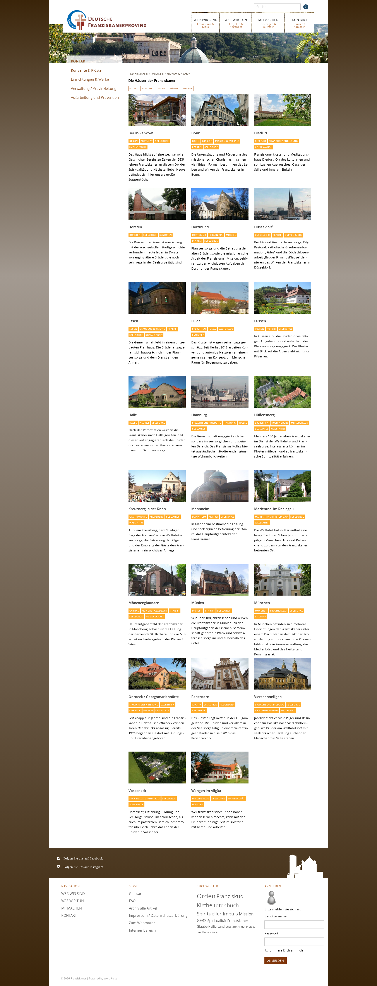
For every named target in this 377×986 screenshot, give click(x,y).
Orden (206, 896)
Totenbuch (226, 905)
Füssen (260, 321)
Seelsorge (162, 141)
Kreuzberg (156, 516)
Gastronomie (138, 516)
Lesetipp (231, 927)
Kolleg (242, 422)
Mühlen (197, 602)
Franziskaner (113, 20)
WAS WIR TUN (236, 23)
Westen (188, 88)
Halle (133, 414)
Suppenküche (138, 147)
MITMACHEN (268, 23)
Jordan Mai (216, 235)
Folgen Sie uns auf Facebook (83, 858)
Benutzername (275, 916)
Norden (147, 88)
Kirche (204, 905)
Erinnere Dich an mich (286, 950)
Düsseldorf (263, 227)
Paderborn (200, 696)
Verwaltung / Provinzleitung (93, 88)
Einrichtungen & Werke (90, 79)
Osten (161, 88)
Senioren (165, 235)
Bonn (195, 133)
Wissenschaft (155, 616)
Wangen (197, 804)
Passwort (271, 933)
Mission (207, 141)
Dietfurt (260, 133)
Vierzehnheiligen (268, 696)
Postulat (147, 141)
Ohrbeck (135, 710)
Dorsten (135, 227)
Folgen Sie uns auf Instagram (83, 867)
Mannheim (200, 508)
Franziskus (229, 896)
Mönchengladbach (144, 602)
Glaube (202, 926)
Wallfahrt (278, 428)
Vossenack (137, 790)
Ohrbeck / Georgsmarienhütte (154, 696)
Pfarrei (197, 147)
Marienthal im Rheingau (274, 508)
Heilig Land (216, 927)
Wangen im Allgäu (206, 790)
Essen (133, 321)
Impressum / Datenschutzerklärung (158, 915)
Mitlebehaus (299, 422)
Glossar (135, 893)
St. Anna (261, 616)
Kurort (271, 329)
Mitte (133, 88)
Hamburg (199, 414)
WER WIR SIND (206, 23)
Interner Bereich (142, 930)
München (262, 602)
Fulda (195, 321)
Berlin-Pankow (141, 133)
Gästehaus (226, 329)
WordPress (110, 978)
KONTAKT (299, 23)
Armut (241, 927)
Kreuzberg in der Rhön (147, 508)
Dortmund (200, 227)
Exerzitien (199, 329)
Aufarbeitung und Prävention (95, 97)
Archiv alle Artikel (143, 908)
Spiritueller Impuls (217, 913)
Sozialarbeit (154, 335)
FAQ (132, 900)
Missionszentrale (227, 141)
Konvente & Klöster (87, 70)
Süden (174, 88)
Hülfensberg (264, 414)
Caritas (134, 610)
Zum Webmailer (142, 922)
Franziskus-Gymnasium (144, 798)
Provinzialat (278, 610)
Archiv (196, 704)
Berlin (133, 141)
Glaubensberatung (152, 329)
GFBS (201, 920)
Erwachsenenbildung (283, 141)
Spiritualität (263, 147)
